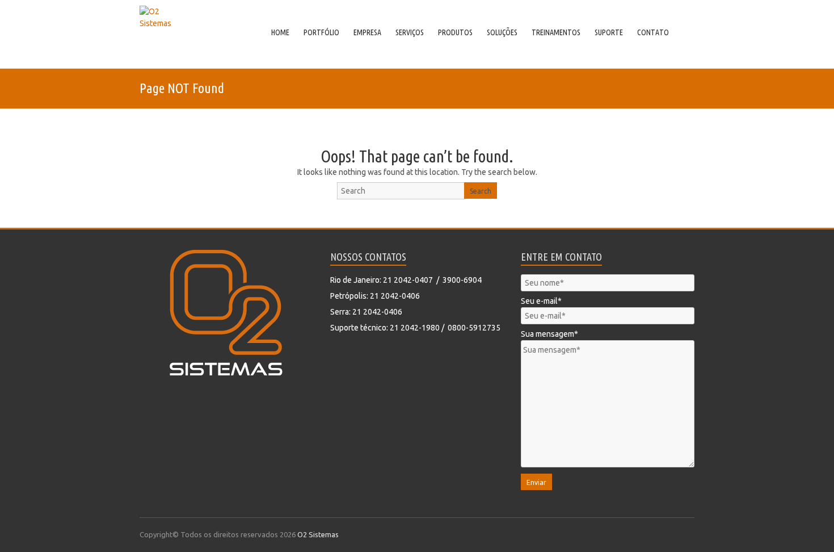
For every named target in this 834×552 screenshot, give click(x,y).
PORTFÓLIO (321, 32)
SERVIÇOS (409, 32)
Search (480, 191)
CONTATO (653, 32)
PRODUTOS (455, 32)
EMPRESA (367, 32)
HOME (280, 32)
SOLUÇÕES (502, 32)
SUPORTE (609, 32)
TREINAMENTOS (556, 32)
